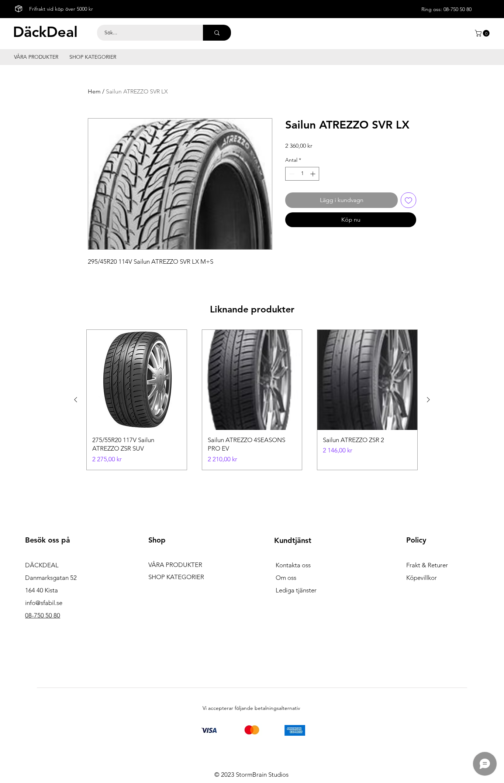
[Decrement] (291, 173)
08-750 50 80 (457, 9)
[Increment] (313, 173)
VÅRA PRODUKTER (175, 564)
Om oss (286, 577)
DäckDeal (45, 32)
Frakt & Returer (427, 565)
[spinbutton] (302, 173)
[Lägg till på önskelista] (408, 200)
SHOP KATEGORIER (176, 577)
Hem (94, 91)
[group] (252, 400)
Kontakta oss (293, 565)
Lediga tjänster (296, 590)
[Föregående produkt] (75, 399)
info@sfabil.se (43, 602)
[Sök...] (217, 33)
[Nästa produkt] (428, 399)
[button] (483, 33)
